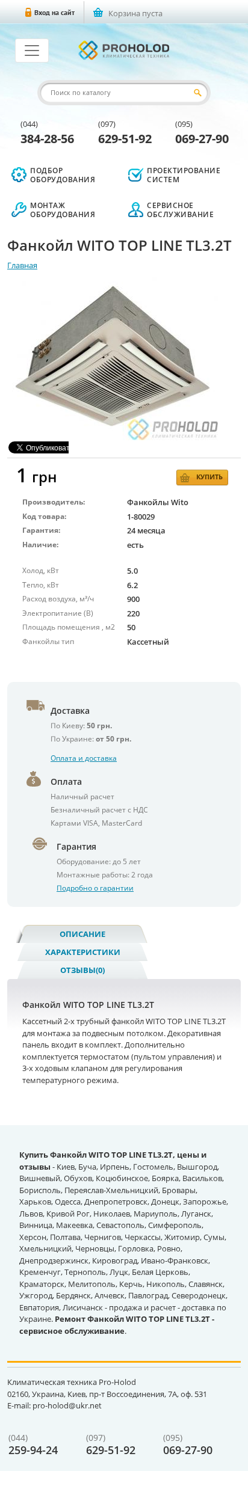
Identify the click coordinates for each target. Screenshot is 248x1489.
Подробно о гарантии (95, 888)
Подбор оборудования (62, 175)
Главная (22, 265)
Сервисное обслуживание (180, 210)
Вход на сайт (54, 12)
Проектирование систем (183, 175)
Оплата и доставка (84, 758)
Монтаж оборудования (62, 210)
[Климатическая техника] (124, 50)
